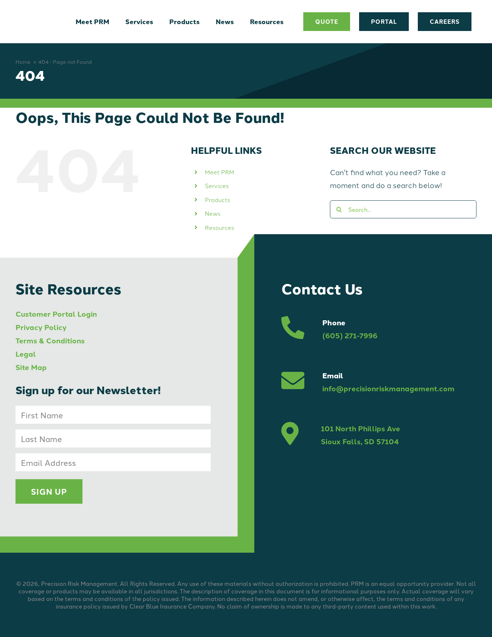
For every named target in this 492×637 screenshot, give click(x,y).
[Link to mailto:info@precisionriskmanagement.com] (292, 382)
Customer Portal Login (56, 313)
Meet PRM (219, 172)
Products (217, 200)
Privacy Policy (41, 327)
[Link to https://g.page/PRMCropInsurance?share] (290, 435)
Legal (25, 353)
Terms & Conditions (50, 340)
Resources (219, 227)
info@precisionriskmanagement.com (388, 388)
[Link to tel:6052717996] (292, 329)
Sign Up (49, 491)
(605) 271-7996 (349, 335)
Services (217, 186)
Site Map (31, 367)
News (212, 213)
